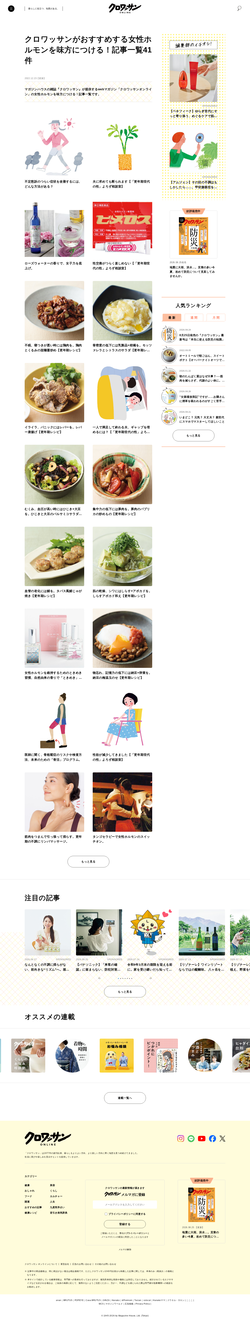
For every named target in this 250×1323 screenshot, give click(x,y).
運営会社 (65, 1264)
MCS (101, 1304)
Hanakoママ (159, 1300)
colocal (147, 1300)
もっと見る (88, 861)
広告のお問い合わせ (82, 1264)
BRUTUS (68, 1300)
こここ (189, 1300)
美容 (52, 1185)
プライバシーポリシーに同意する (127, 1214)
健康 (27, 1185)
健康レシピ (31, 1212)
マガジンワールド (114, 1304)
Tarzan (137, 1300)
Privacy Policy (143, 1304)
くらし (53, 1190)
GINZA (106, 1300)
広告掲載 (129, 1304)
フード (28, 1196)
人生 (52, 1201)
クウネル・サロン (176, 1300)
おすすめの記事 (33, 1207)
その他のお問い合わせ (105, 1264)
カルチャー (56, 1196)
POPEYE (79, 1300)
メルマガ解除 (125, 1249)
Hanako (116, 1300)
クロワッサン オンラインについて (41, 1264)
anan (58, 1300)
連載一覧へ (125, 1097)
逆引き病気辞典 (58, 1212)
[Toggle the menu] (11, 8)
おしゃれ (30, 1190)
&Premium (127, 1300)
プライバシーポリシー (136, 1233)
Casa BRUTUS (93, 1300)
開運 (27, 1201)
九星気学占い (57, 1207)
